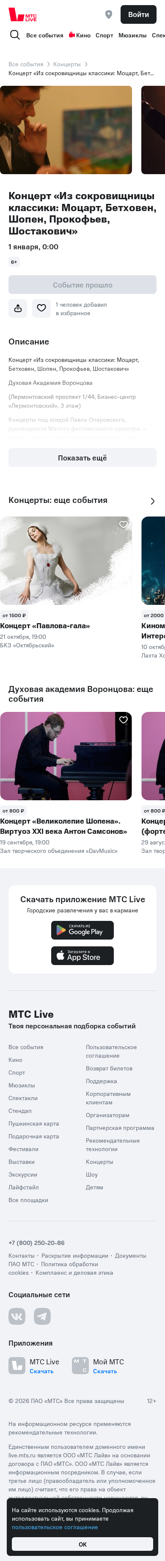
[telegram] (42, 1316)
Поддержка (101, 1080)
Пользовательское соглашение (111, 1050)
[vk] (16, 1316)
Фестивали (23, 1148)
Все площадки (28, 1199)
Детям (94, 1187)
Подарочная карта (33, 1136)
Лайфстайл (23, 1187)
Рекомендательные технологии (113, 1144)
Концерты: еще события (57, 500)
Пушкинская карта (33, 1123)
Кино (83, 35)
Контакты (21, 1255)
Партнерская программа (120, 1127)
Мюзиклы (132, 35)
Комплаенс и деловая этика (74, 1272)
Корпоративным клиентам (108, 1097)
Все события (44, 35)
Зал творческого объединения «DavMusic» (59, 850)
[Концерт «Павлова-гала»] (66, 561)
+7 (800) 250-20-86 (36, 1242)
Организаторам (107, 1114)
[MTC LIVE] (22, 14)
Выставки (21, 1161)
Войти (138, 14)
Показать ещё (82, 457)
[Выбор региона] (109, 14)
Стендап (20, 1110)
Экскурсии (22, 1174)
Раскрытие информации (74, 1255)
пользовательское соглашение (55, 1526)
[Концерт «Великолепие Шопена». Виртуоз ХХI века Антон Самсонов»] (66, 756)
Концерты (67, 63)
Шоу (92, 1174)
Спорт (104, 35)
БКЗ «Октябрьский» (27, 645)
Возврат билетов (109, 1068)
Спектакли (23, 1097)
